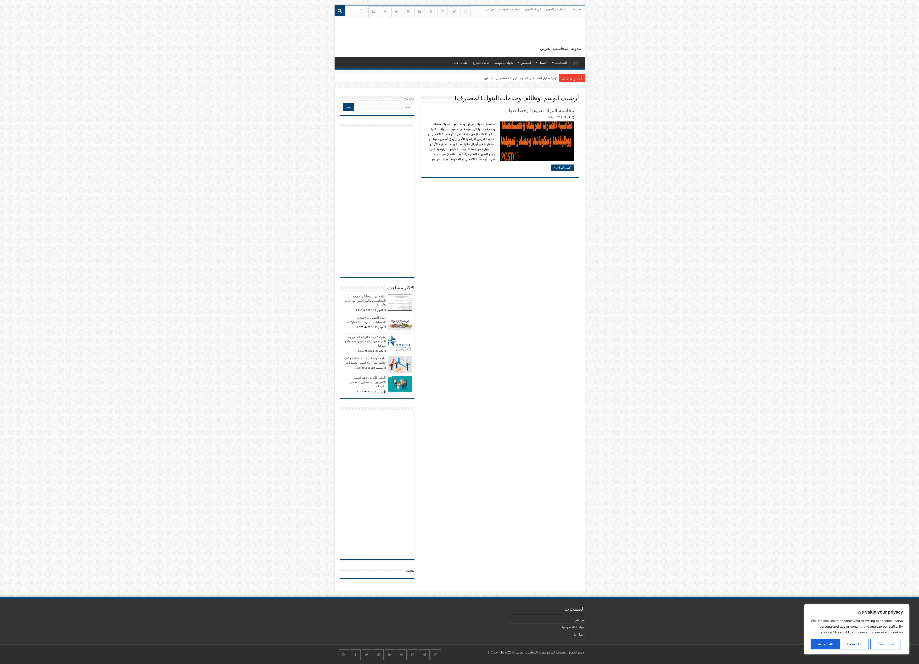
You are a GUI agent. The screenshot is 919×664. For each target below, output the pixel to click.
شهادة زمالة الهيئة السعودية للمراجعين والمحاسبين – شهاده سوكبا (365, 341)
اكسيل (543, 63)
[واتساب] (465, 11)
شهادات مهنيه (504, 63)
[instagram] (442, 11)
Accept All (825, 644)
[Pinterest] (408, 11)
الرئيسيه (576, 62)
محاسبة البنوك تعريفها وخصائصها (541, 110)
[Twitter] (396, 11)
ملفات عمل (460, 63)
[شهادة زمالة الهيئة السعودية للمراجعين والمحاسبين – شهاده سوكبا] (400, 343)
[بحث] (340, 10)
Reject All (854, 644)
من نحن (489, 9)
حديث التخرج (481, 63)
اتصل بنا (577, 9)
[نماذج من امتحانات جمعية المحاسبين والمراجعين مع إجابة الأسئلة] (400, 302)
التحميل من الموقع (557, 9)
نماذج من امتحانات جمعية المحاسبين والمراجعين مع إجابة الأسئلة (365, 301)
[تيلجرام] (454, 11)
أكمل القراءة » (562, 167)
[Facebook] (385, 11)
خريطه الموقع (533, 9)
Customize (886, 644)
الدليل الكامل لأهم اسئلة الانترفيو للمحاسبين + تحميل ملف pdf (367, 382)
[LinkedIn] (419, 11)
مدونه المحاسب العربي (560, 48)
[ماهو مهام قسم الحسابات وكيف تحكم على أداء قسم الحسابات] (400, 364)
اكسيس (526, 63)
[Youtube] (431, 11)
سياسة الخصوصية (509, 9)
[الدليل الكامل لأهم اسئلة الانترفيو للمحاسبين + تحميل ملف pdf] (400, 384)
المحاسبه (561, 63)
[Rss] (373, 11)
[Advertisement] (377, 202)
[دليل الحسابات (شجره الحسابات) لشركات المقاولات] (400, 324)
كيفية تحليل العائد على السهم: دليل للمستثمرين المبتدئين (520, 78)
